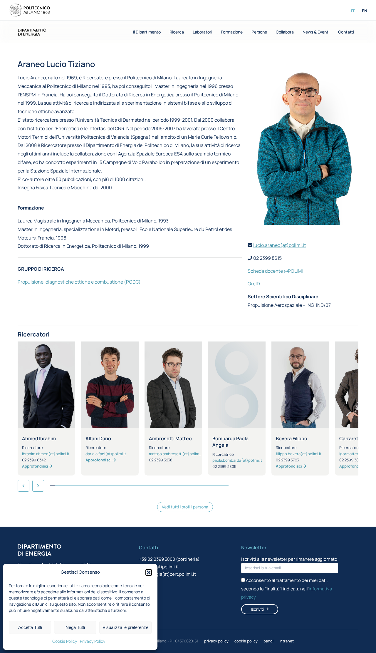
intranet (286, 641)
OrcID (254, 283)
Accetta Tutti (30, 627)
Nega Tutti (75, 627)
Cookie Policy (64, 641)
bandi (268, 641)
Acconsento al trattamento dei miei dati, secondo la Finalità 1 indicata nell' (286, 588)
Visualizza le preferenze (125, 627)
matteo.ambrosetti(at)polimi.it (176, 453)
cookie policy (246, 641)
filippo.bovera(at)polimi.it (298, 453)
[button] (149, 572)
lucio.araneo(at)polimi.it (279, 245)
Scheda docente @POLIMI (275, 271)
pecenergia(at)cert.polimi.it (167, 574)
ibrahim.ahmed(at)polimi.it (45, 453)
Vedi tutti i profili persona (185, 507)
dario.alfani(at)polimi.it (105, 453)
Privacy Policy (92, 641)
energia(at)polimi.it (159, 567)
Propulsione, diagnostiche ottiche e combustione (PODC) (79, 282)
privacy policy (216, 641)
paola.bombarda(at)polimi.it (237, 460)
